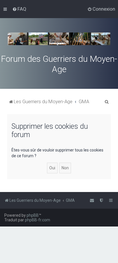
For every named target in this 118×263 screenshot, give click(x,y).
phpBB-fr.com (37, 220)
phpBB (33, 215)
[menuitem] (19, 9)
